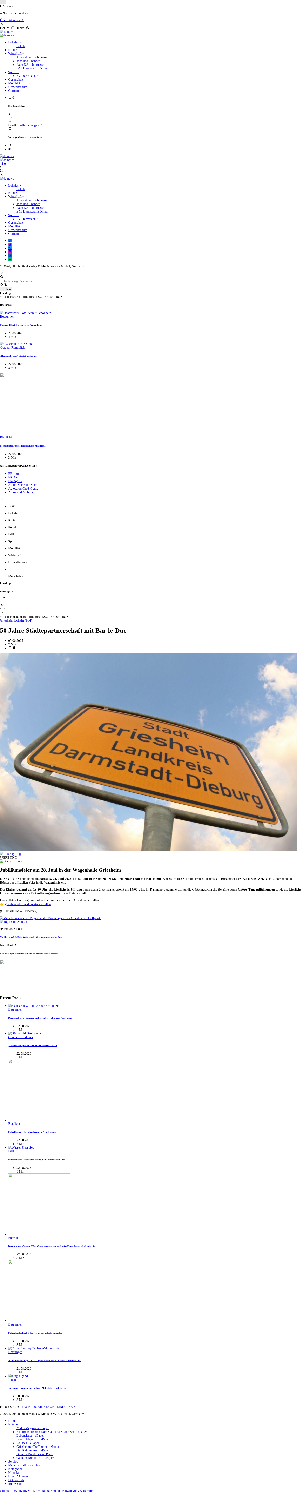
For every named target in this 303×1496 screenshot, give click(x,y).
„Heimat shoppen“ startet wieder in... (18, 356)
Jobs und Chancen (28, 61)
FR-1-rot (14, 473)
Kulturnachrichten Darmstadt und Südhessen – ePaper (51, 1432)
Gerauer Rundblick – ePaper (35, 1458)
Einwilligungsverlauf (46, 1490)
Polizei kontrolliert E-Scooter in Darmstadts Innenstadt (35, 1332)
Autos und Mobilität (21, 492)
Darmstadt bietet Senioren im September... (21, 325)
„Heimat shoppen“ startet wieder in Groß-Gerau (32, 1045)
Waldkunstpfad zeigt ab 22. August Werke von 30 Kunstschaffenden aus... (44, 1360)
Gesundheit (15, 79)
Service (13, 1461)
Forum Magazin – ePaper (32, 1439)
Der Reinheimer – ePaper (32, 1450)
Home (12, 1420)
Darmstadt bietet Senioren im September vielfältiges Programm (40, 1018)
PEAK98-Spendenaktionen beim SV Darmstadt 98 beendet (29, 953)
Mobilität (14, 83)
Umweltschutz (17, 87)
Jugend (13, 1379)
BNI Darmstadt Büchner (32, 68)
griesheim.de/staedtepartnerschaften (28, 904)
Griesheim (7, 620)
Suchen (6, 289)
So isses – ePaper (27, 1443)
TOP (28, 620)
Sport (11, 72)
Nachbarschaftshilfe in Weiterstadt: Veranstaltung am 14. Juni (31, 937)
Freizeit (13, 1238)
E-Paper (13, 1424)
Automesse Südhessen (22, 485)
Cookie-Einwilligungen (15, 1490)
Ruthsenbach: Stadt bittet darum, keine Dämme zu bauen (36, 1159)
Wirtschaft (14, 53)
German (13, 90)
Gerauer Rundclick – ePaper (34, 1454)
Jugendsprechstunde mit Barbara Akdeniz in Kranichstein (37, 1388)
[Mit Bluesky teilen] (11, 854)
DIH (11, 1151)
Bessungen (7, 316)
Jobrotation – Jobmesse (31, 57)
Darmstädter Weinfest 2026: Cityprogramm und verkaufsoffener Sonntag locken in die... (52, 1246)
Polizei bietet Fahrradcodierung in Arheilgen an (32, 1132)
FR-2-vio (14, 477)
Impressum (15, 1483)
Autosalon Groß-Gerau (23, 488)
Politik (20, 46)
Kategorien (15, 1469)
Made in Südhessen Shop (24, 1465)
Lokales (13, 42)
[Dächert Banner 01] (14, 861)
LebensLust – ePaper (30, 1435)
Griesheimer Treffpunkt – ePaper (37, 1446)
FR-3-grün (15, 481)
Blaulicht (6, 437)
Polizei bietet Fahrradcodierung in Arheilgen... (23, 445)
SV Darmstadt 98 (27, 76)
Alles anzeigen (30, 125)
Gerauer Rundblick (12, 347)
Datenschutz (16, 1480)
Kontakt (13, 1472)
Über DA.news (10, 20)
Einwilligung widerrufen (78, 1490)
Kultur (12, 50)
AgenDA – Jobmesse (30, 64)
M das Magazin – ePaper (32, 1428)
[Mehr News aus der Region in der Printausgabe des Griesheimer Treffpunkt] (50, 918)
